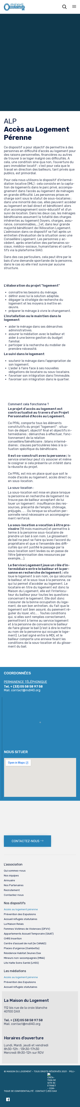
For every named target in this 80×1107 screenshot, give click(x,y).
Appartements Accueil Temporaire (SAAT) (29, 933)
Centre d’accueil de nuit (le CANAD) (25, 943)
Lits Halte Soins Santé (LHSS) (21, 962)
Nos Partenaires (13, 885)
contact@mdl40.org (25, 690)
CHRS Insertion (13, 938)
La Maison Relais (14, 923)
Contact (40, 1091)
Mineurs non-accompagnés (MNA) (24, 957)
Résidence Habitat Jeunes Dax (22, 953)
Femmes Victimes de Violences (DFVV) (27, 928)
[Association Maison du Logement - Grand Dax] (14, 7)
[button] (27, 841)
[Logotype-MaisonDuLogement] (40, 804)
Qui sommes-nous (15, 870)
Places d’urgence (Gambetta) (21, 948)
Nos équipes (11, 875)
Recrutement (12, 890)
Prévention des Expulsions (20, 914)
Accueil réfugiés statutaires (20, 919)
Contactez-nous (14, 894)
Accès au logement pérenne (21, 909)
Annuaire (9, 880)
